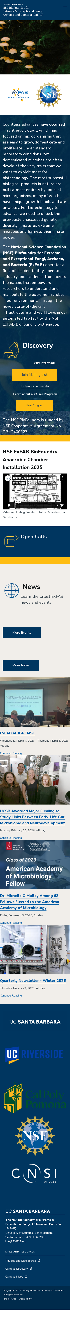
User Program (34, 405)
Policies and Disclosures (20, 1261)
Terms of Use (9, 1298)
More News (20, 665)
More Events (21, 632)
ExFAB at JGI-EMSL (17, 733)
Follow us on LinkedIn (35, 386)
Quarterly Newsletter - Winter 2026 (33, 980)
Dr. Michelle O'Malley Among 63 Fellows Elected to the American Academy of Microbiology (29, 901)
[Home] (23, 15)
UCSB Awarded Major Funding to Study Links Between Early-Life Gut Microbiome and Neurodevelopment (32, 817)
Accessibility (25, 1298)
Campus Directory (16, 1269)
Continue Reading (11, 753)
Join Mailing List (35, 374)
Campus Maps (14, 1277)
